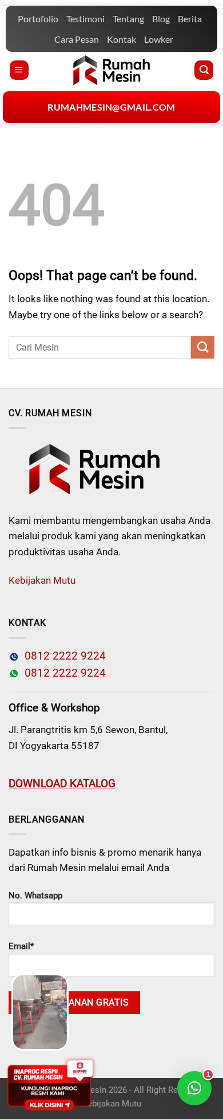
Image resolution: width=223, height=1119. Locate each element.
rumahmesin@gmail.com (111, 106)
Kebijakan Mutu (42, 580)
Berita (190, 18)
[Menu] (19, 70)
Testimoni (85, 18)
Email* (21, 946)
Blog (161, 18)
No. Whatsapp (35, 895)
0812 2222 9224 (62, 656)
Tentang (128, 18)
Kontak (121, 39)
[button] (194, 1088)
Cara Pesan (76, 39)
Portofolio (38, 18)
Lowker (158, 39)
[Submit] (202, 347)
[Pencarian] (203, 70)
